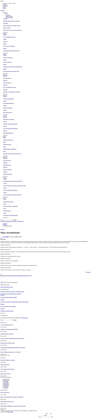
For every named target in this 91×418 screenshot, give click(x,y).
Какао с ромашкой (7, 169)
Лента (4, 7)
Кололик (5, 41)
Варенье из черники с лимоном (8, 360)
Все (7, 13)
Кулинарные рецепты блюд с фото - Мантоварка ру (12, 221)
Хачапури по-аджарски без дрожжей (11, 91)
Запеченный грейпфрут (8, 103)
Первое (5, 33)
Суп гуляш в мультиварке (9, 46)
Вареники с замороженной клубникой (9, 329)
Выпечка (5, 74)
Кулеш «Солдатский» (8, 57)
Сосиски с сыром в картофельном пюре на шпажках (12, 338)
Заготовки (8, 15)
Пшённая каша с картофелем (9, 149)
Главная (5, 4)
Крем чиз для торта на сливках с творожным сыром (12, 291)
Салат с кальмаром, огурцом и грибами (12, 194)
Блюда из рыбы (9, 17)
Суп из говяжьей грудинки (9, 37)
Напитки (5, 157)
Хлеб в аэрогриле (7, 78)
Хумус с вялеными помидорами (10, 128)
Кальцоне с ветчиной (5, 373)
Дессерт (5, 95)
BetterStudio (10, 411)
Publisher (2, 10)
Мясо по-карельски (5, 364)
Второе (4, 54)
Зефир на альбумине (7, 107)
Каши (4, 136)
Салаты (5, 177)
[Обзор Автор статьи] (3, 281)
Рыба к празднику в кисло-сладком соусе (12, 30)
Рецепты (5, 12)
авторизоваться (24, 317)
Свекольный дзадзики (8, 201)
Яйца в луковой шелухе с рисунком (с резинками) (12, 396)
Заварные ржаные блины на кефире (11, 21)
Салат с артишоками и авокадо (10, 190)
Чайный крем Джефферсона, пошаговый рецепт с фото (13, 406)
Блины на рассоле (7, 82)
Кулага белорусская (7, 174)
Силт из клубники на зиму (7, 324)
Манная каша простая (8, 140)
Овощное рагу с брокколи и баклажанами (12, 66)
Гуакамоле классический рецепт (10, 215)
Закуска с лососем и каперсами (10, 123)
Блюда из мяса (9, 16)
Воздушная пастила (7, 112)
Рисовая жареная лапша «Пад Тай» (11, 71)
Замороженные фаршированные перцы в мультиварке (13, 347)
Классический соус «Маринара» (10, 206)
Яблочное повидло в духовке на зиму (11, 25)
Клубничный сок (7, 160)
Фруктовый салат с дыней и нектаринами (12, 181)
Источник (88, 272)
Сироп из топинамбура (8, 98)
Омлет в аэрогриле (7, 62)
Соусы (4, 198)
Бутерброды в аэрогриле (8, 119)
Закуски (5, 115)
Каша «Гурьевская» (5, 392)
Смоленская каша (7, 144)
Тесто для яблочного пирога (9, 87)
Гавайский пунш (7, 165)
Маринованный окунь (8, 133)
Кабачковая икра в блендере (7, 333)
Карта (4, 8)
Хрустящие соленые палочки (7, 401)
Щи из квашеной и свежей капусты (11, 50)
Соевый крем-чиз (7, 210)
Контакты (5, 5)
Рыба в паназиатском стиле (7, 287)
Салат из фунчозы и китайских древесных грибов (14, 185)
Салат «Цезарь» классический (7, 369)
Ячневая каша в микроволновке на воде (12, 153)
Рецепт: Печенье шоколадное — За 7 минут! (11, 352)
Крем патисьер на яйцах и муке (8, 343)
